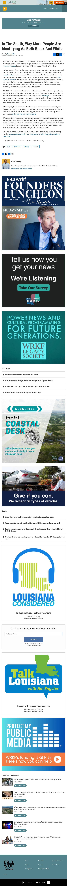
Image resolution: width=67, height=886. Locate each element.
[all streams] (64, 8)
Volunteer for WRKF (43, 868)
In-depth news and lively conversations (33, 613)
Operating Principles (57, 861)
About (26, 861)
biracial (36, 146)
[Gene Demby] (6, 164)
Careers (40, 865)
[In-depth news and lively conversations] (33, 577)
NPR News (17, 146)
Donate (60, 3)
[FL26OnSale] (33, 213)
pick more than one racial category (24, 114)
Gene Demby (11, 54)
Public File (41, 861)
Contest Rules (55, 865)
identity (27, 146)
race (8, 146)
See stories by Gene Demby (21, 169)
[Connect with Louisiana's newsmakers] (33, 677)
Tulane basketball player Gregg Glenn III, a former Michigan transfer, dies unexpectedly (32, 523)
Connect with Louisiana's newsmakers (33, 706)
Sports (4, 511)
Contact (27, 865)
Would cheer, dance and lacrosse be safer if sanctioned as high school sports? (29, 517)
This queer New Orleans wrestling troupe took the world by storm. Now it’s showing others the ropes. (35, 538)
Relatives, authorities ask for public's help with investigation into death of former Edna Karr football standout (34, 530)
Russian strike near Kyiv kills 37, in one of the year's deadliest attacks (27, 386)
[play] (4, 9)
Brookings (45, 96)
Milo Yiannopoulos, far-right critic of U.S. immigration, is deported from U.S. (29, 381)
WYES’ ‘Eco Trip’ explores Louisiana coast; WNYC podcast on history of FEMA (37, 779)
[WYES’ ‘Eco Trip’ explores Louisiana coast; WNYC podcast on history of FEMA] (7, 782)
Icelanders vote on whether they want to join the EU (21, 375)
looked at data (8, 75)
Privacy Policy (28, 868)
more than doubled (9, 66)
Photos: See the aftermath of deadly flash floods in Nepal (23, 392)
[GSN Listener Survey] (33, 280)
